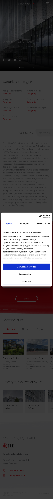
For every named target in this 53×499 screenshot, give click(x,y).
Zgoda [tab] (9, 223)
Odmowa (27, 281)
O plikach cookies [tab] (42, 223)
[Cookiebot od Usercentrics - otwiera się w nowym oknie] (39, 216)
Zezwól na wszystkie (26, 267)
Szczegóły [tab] (24, 223)
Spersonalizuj (25, 274)
